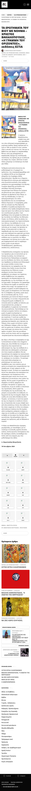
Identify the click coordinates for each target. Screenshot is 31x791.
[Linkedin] (19, 60)
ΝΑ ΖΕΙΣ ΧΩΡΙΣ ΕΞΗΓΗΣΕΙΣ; (12, 620)
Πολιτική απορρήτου (16, 782)
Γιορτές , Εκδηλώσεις (8, 703)
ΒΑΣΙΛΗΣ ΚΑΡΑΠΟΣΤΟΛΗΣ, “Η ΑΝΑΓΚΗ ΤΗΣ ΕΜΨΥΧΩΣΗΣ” (13, 594)
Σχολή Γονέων (6, 750)
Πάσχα (4, 734)
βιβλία (4, 525)
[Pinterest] (16, 60)
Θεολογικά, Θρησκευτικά (10, 714)
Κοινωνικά (22, 53)
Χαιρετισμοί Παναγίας (9, 756)
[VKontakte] (23, 60)
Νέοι (24, 54)
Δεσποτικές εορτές (8, 706)
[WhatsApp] (13, 60)
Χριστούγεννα (6, 759)
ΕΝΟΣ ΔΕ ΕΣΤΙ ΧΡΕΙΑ (8, 679)
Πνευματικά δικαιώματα (8, 784)
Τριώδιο (4, 753)
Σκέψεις (9, 15)
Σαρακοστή (5, 745)
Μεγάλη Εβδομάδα (8, 728)
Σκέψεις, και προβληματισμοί (10, 53)
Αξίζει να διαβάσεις (7, 54)
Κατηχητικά (5, 720)
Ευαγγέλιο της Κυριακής (9, 711)
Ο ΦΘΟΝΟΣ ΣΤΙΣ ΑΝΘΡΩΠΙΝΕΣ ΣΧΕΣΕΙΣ (11, 654)
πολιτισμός (23, 527)
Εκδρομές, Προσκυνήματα (10, 708)
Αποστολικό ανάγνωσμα (10, 649)
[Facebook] (8, 60)
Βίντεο (4, 700)
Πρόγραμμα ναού (17, 631)
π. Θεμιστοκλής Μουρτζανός (10, 527)
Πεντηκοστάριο (7, 736)
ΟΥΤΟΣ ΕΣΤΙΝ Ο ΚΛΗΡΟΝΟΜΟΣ (14, 567)
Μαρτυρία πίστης (12, 525)
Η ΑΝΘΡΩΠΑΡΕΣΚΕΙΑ (8, 682)
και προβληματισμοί (20, 15)
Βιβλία (27, 53)
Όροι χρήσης (5, 782)
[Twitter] (11, 60)
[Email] (21, 60)
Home (3, 15)
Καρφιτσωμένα (18, 54)
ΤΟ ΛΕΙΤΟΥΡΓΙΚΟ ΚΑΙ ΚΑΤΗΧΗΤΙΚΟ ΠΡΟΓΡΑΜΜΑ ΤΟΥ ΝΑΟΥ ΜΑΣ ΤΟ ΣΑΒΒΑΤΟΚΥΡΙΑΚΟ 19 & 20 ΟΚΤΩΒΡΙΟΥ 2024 (20, 638)
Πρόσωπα (5, 742)
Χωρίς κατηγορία (7, 761)
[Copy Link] (26, 60)
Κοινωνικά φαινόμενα (8, 618)
